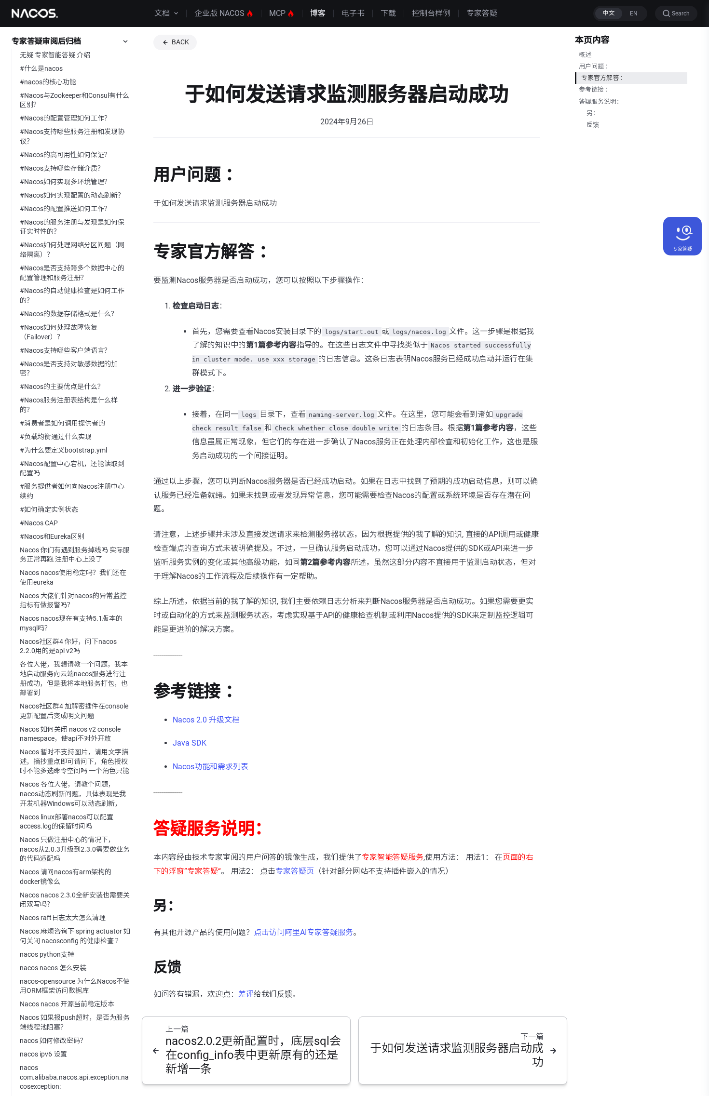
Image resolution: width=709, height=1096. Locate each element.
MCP (277, 13)
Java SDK (189, 743)
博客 (318, 13)
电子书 (353, 13)
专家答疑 (481, 13)
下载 (388, 13)
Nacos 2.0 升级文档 (206, 719)
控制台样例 (431, 13)
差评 (246, 994)
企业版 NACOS (219, 13)
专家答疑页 (294, 871)
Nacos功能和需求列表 (210, 766)
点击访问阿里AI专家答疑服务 (303, 932)
